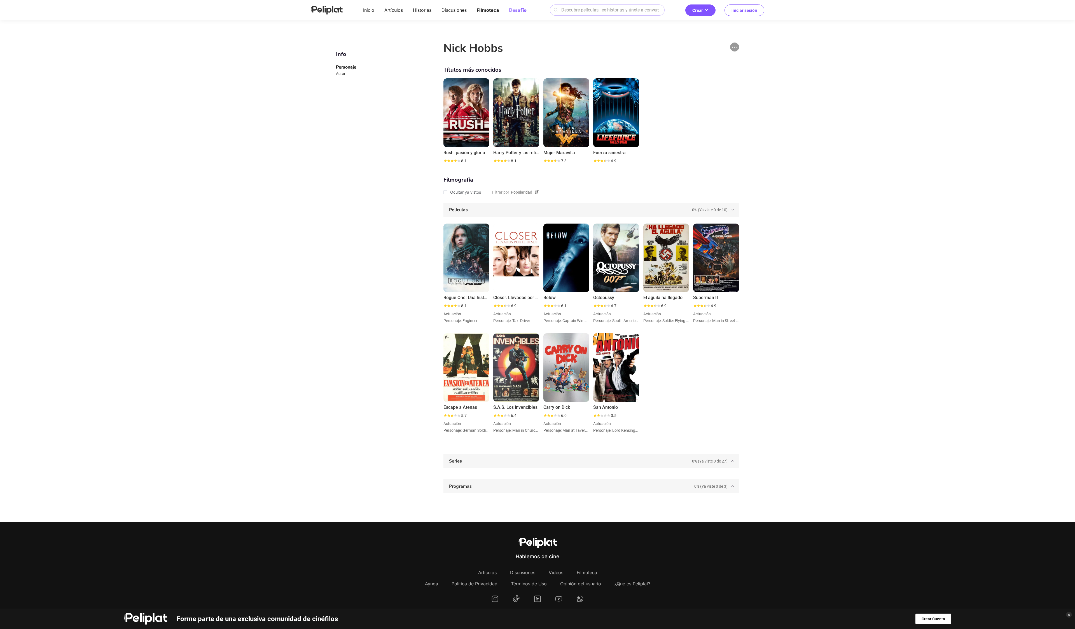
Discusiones (454, 10)
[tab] (591, 210)
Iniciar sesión (744, 10)
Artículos (393, 10)
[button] (734, 47)
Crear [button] (697, 10)
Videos (556, 572)
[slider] (451, 161)
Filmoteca (488, 10)
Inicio (368, 10)
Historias (422, 10)
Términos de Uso (529, 583)
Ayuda (431, 583)
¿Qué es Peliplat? (632, 583)
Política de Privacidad (474, 583)
